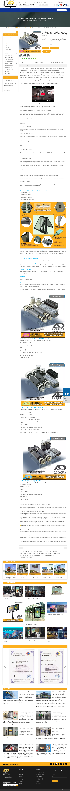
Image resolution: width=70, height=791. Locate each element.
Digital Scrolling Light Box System (38, 553)
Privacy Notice (56, 789)
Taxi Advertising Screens (9, 61)
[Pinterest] (66, 764)
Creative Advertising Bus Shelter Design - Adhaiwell (56, 596)
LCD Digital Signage (8, 53)
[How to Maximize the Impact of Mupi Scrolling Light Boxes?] (57, 633)
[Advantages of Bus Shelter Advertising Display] (35, 591)
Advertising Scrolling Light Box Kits (25, 553)
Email (65, 398)
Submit (55, 781)
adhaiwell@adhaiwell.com (9, 85)
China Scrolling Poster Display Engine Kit (27, 557)
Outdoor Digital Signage (9, 59)
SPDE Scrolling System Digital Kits (25, 551)
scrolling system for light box (49, 555)
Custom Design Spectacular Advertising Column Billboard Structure (11, 577)
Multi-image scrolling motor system (37, 555)
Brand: (36, 61)
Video (20, 778)
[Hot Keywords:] (66, 10)
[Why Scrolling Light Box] (13, 591)
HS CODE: (36, 62)
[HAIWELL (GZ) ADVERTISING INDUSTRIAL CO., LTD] (6, 771)
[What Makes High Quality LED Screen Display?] (57, 607)
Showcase (21, 776)
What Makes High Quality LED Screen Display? (56, 614)
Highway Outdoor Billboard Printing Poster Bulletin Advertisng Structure (47, 577)
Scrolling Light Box (8, 43)
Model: (21, 61)
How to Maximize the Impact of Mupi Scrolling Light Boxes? (56, 641)
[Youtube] (61, 764)
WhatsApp (66, 402)
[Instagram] (63, 764)
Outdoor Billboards (8, 37)
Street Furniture (7, 47)
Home (20, 771)
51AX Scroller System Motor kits (25, 555)
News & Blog (21, 779)
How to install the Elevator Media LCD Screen (59, 744)
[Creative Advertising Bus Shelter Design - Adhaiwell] (57, 590)
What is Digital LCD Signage (30, 640)
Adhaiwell (21, 774)
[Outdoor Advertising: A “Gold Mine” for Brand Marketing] (13, 633)
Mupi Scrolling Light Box (9, 39)
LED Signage (7, 71)
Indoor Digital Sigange (8, 55)
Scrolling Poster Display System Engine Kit (53, 551)
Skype (66, 400)
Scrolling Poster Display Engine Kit (38, 551)
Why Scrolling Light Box (7, 598)
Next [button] (65, 666)
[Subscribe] (17, 785)
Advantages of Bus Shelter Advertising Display (33, 598)
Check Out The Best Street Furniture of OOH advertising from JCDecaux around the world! (35, 623)
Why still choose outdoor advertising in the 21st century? (13, 622)
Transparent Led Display (9, 69)
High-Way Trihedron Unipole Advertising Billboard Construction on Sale (35, 577)
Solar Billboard (7, 73)
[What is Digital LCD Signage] (35, 633)
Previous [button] (5, 666)
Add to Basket (54, 48)
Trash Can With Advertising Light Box (11, 51)
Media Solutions (22, 772)
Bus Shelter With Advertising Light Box (11, 49)
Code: (51, 61)
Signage (37, 781)
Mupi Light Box (7, 41)
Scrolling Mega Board (8, 45)
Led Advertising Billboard (9, 65)
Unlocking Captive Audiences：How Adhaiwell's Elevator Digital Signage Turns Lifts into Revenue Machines (59, 714)
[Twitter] (64, 5)
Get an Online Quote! (60, 80)
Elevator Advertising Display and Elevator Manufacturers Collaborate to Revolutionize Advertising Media (59, 730)
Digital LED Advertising (8, 63)
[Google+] (61, 5)
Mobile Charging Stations (9, 57)
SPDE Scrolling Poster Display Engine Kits (53, 553)
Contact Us (21, 781)
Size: (51, 62)
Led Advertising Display (8, 67)
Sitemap (20, 783)
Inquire (46, 48)
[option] (20, 666)
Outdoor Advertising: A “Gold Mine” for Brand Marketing (11, 641)
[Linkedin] (59, 5)
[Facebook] (66, 5)
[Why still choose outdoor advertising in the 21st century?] (13, 612)
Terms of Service (62, 789)
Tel (65, 396)
